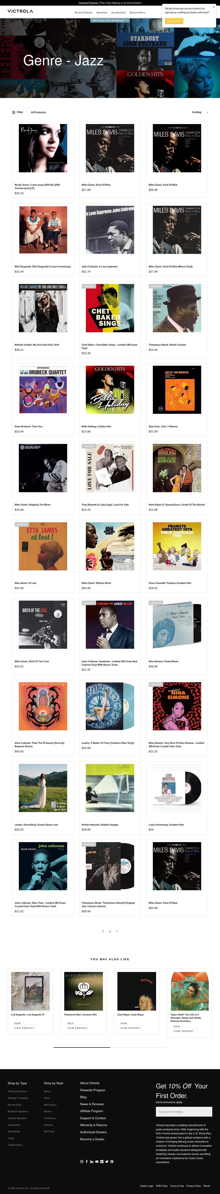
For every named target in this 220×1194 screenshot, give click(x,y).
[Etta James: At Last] (43, 546)
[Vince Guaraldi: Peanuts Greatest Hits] (177, 546)
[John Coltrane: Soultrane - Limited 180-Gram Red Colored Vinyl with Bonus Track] (110, 625)
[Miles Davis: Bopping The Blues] (43, 468)
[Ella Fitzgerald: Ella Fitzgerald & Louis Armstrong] (43, 230)
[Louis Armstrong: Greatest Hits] (177, 788)
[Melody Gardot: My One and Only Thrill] (43, 308)
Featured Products (88, 2)
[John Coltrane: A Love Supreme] (110, 230)
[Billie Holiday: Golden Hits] (110, 390)
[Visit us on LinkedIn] (91, 1162)
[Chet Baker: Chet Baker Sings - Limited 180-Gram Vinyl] (110, 308)
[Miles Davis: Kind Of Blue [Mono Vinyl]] (177, 230)
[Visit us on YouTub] (96, 1162)
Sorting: (197, 112)
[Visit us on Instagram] (81, 1162)
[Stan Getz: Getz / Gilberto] (177, 390)
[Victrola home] (20, 12)
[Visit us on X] (106, 1162)
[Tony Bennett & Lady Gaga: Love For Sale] (110, 468)
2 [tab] (138, 1048)
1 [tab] (82, 1047)
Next (110, 1040)
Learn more (174, 21)
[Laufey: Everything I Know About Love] (43, 788)
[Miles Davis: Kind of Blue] (110, 148)
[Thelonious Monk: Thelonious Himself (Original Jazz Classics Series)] (110, 866)
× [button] (214, 7)
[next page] (117, 931)
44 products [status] (38, 112)
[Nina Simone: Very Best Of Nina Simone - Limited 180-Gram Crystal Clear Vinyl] (177, 706)
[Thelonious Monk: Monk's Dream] (177, 308)
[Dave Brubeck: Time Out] (43, 390)
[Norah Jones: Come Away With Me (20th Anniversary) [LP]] (43, 148)
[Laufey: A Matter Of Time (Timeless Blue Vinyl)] (110, 706)
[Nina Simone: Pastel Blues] (177, 625)
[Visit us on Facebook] (86, 1162)
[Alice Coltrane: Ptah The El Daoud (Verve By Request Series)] (43, 706)
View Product (24, 1028)
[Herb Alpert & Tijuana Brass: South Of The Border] (177, 468)
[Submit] (209, 1111)
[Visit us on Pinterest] (111, 1162)
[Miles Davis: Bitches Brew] (110, 546)
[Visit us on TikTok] (101, 1162)
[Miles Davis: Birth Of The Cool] (43, 625)
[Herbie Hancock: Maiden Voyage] (110, 788)
